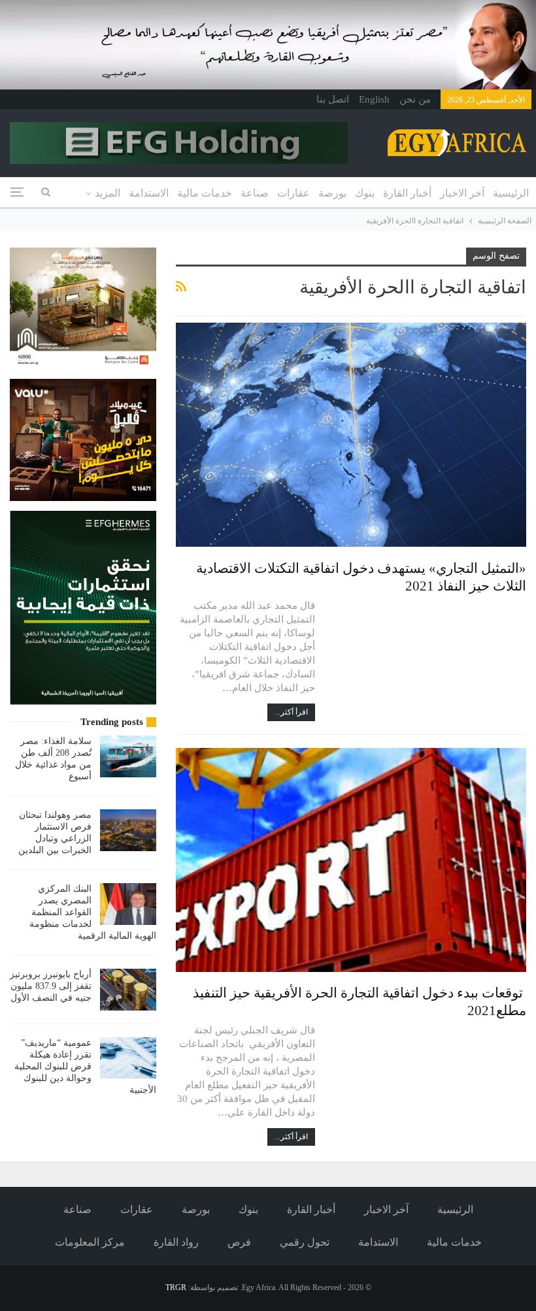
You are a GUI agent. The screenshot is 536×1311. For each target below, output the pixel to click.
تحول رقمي (304, 1242)
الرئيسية (511, 193)
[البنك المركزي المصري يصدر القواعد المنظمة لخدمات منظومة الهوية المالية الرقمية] (128, 904)
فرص (239, 1242)
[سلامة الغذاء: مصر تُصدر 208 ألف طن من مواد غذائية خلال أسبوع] (128, 756)
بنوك (365, 193)
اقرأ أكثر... (291, 712)
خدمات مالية (204, 193)
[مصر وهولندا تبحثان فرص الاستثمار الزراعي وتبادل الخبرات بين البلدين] (128, 830)
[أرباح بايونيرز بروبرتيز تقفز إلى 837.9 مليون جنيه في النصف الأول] (128, 990)
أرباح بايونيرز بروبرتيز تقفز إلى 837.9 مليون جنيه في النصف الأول (51, 986)
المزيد (107, 193)
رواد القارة (176, 1242)
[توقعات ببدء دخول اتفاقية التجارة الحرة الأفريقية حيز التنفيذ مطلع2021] (351, 860)
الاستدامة (149, 193)
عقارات (293, 193)
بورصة (332, 193)
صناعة (255, 193)
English (374, 99)
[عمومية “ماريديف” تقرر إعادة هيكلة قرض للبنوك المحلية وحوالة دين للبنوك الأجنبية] (128, 1058)
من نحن (415, 99)
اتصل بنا (332, 99)
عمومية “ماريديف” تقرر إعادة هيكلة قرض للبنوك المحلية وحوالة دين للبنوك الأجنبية (85, 1066)
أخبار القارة (407, 193)
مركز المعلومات (90, 1242)
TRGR (175, 1287)
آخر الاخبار (462, 193)
